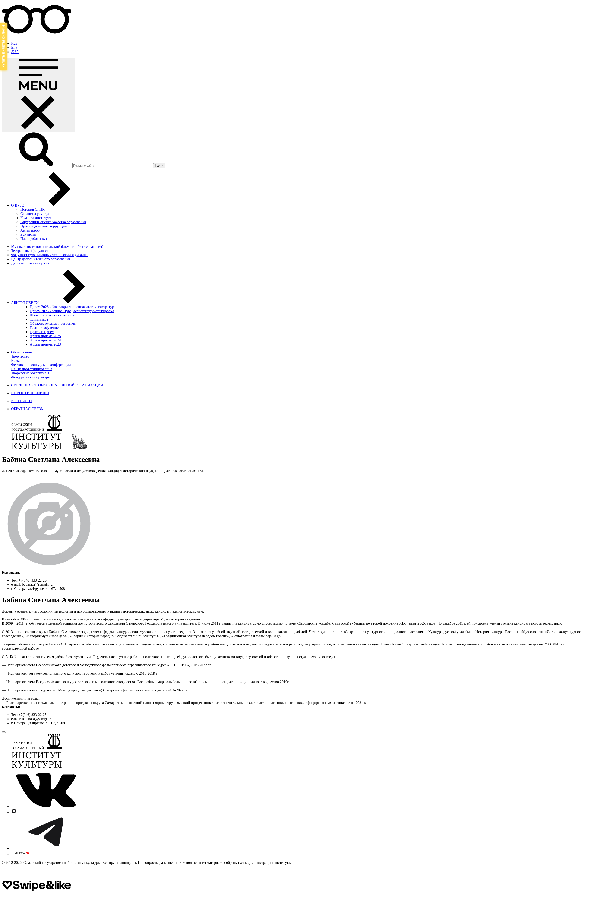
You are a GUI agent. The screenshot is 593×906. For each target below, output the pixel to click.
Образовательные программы (53, 323)
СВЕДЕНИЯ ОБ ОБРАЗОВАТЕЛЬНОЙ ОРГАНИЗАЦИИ (57, 385)
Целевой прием (42, 332)
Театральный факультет (29, 251)
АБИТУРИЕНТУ (24, 303)
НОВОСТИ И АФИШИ (30, 393)
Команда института (35, 218)
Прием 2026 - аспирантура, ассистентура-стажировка (72, 311)
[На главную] (37, 448)
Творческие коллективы (30, 373)
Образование (21, 352)
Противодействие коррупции (43, 226)
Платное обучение (44, 328)
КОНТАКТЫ (21, 401)
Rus (14, 43)
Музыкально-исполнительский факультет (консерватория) (57, 246)
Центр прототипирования (31, 369)
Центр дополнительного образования (40, 259)
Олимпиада (39, 319)
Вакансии (28, 234)
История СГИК (32, 209)
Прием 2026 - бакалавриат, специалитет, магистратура (73, 307)
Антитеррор (30, 230)
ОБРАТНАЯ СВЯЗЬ (27, 409)
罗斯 (15, 52)
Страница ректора (34, 214)
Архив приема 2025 (45, 336)
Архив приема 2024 (45, 340)
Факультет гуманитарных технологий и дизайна (49, 255)
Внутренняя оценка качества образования (53, 222)
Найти (159, 165)
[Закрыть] (38, 113)
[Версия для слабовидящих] (36, 35)
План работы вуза (34, 239)
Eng (14, 47)
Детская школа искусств (30, 263)
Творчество (20, 356)
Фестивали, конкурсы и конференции (41, 365)
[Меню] (38, 76)
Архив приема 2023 (45, 344)
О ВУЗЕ (17, 205)
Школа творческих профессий (53, 315)
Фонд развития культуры (30, 377)
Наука (16, 360)
